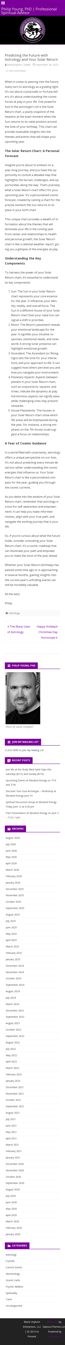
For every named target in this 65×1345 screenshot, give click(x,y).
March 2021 (12, 1144)
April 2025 (11, 940)
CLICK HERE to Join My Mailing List (24, 750)
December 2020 (15, 1164)
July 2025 (11, 921)
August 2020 (13, 1189)
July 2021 (11, 1119)
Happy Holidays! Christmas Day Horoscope (47, 632)
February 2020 (14, 1227)
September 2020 (15, 1183)
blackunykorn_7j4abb (19, 64)
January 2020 (13, 1234)
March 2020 (12, 1221)
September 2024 (15, 984)
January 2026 (13, 882)
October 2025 (13, 901)
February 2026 (14, 876)
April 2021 (11, 1138)
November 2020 (15, 1170)
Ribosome (52, 1321)
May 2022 (11, 1055)
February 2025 (14, 953)
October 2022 (13, 1029)
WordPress (55, 1336)
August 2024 (13, 991)
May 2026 (11, 857)
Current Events (14, 1267)
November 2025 (15, 895)
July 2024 (11, 997)
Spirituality (11, 1293)
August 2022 (13, 1042)
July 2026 (11, 844)
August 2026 (13, 837)
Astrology (14, 613)
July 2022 (11, 1048)
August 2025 (13, 914)
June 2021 (11, 1125)
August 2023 (13, 1023)
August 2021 (13, 1112)
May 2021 (11, 1132)
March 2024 (12, 1004)
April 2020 (11, 1215)
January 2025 (13, 959)
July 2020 (11, 1195)
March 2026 (12, 869)
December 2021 (15, 1087)
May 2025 (11, 933)
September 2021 (15, 1106)
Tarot (9, 1299)
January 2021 (13, 1157)
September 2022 (15, 1036)
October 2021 (13, 1100)
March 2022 (12, 1068)
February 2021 (14, 1151)
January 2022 (13, 1080)
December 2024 (15, 965)
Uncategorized (14, 1305)
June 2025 (11, 927)
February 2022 (14, 1074)
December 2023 (15, 1010)
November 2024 (15, 972)
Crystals (10, 1261)
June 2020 (11, 1202)
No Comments (17, 70)
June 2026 (11, 850)
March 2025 (12, 946)
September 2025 (15, 908)
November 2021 (15, 1093)
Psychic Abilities (14, 1286)
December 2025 (15, 889)
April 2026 (11, 863)
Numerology (13, 1273)
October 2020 (13, 1176)
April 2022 (11, 1061)
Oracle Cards (13, 1280)
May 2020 (11, 1208)
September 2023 (15, 1016)
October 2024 (13, 978)
